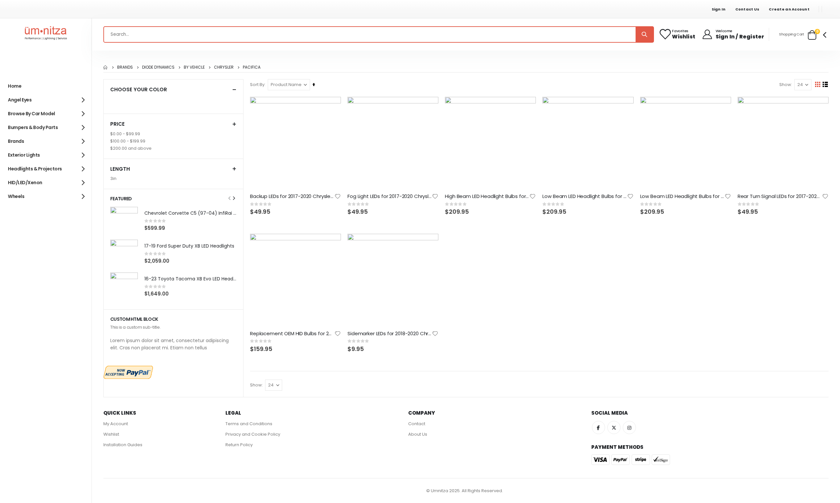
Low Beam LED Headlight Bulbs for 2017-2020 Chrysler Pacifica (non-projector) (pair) (584, 196)
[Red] (115, 101)
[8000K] (171, 101)
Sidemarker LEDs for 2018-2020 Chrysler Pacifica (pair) (389, 333)
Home (105, 67)
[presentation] (234, 198)
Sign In (719, 9)
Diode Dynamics (158, 67)
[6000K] (160, 101)
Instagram (629, 427)
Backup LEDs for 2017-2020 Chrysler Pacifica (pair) (292, 196)
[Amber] (205, 101)
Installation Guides (122, 445)
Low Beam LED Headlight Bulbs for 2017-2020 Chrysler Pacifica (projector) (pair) (682, 196)
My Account (115, 424)
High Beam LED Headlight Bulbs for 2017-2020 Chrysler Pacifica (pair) (487, 196)
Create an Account (789, 9)
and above (131, 148)
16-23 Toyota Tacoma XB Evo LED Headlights (190, 279)
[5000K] (149, 101)
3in (113, 178)
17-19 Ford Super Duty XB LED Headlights (189, 246)
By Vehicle (194, 67)
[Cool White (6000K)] (182, 101)
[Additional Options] (128, 371)
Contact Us (747, 9)
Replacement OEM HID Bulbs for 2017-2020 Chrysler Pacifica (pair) (292, 333)
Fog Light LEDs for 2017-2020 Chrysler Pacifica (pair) (389, 196)
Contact (416, 424)
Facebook (598, 427)
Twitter (613, 427)
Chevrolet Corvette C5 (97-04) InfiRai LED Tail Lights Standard (190, 213)
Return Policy (239, 445)
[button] (337, 196)
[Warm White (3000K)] (194, 101)
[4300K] (138, 101)
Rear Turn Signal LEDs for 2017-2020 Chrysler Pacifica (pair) (780, 196)
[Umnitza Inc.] (46, 34)
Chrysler (224, 67)
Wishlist (111, 434)
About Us (417, 434)
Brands (125, 67)
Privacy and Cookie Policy (252, 434)
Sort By (257, 84)
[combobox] (378, 34)
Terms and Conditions (248, 424)
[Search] (644, 34)
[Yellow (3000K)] (127, 101)
